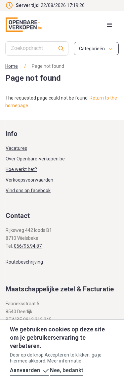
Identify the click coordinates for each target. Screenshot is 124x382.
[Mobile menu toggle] (109, 25)
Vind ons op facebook (28, 190)
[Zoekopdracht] (61, 48)
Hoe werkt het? (21, 169)
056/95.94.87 (28, 246)
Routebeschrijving (24, 262)
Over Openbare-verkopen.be (35, 158)
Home (11, 66)
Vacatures (16, 148)
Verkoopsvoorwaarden (29, 180)
